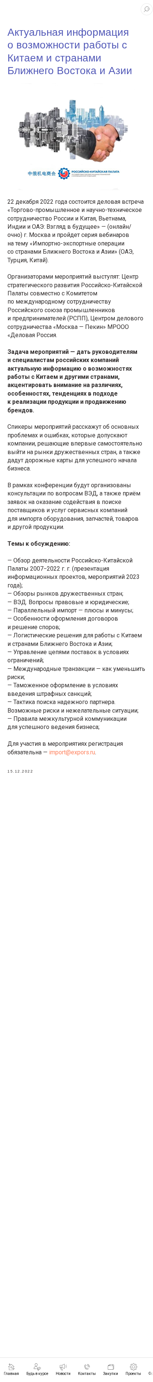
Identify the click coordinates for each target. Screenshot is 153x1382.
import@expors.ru (72, 752)
